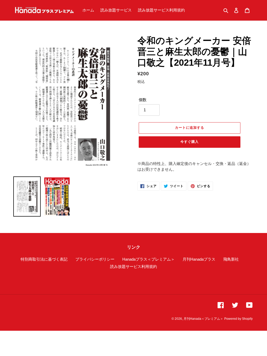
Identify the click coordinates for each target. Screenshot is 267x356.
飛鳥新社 (231, 259)
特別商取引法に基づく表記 (44, 259)
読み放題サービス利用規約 (133, 266)
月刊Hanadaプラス (199, 259)
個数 (143, 99)
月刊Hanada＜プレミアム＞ (203, 319)
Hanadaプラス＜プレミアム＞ (148, 259)
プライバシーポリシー (94, 259)
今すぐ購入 (189, 142)
